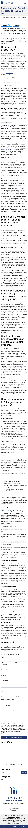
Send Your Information (14, 737)
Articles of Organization (7, 564)
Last (16, 662)
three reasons (9, 73)
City (2, 691)
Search (24, 772)
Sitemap (18, 817)
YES (4, 733)
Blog (4, 17)
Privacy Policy (11, 817)
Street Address (4, 680)
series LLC (4, 251)
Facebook (4, 25)
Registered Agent (6, 510)
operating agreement (8, 590)
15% (8, 146)
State (2, 696)
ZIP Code (16, 696)
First (2, 662)
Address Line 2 (5, 686)
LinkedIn (16, 25)
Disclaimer (19, 815)
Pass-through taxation (16, 127)
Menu (25, 3)
